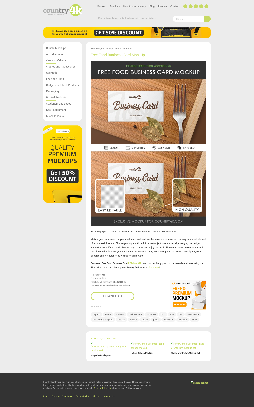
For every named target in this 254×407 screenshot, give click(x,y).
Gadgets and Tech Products (62, 85)
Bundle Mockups (56, 48)
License (162, 6)
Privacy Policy (82, 396)
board (108, 314)
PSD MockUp (135, 263)
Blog (152, 6)
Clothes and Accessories (60, 66)
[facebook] (185, 6)
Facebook (154, 267)
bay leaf (96, 314)
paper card (168, 319)
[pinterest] (206, 6)
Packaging (52, 91)
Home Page (96, 48)
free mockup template (103, 319)
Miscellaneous (55, 116)
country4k (151, 314)
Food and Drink (55, 79)
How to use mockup (134, 6)
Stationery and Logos (58, 103)
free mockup (193, 314)
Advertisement (55, 54)
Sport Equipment (56, 109)
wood (194, 319)
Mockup (101, 6)
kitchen (145, 319)
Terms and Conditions (62, 396)
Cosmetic (51, 72)
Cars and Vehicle (56, 60)
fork (172, 314)
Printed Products (56, 97)
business (120, 314)
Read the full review (103, 388)
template (182, 319)
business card (135, 314)
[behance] (190, 6)
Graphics (115, 6)
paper (156, 319)
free (180, 314)
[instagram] (201, 6)
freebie (133, 319)
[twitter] (195, 6)
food (163, 314)
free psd (121, 319)
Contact (174, 6)
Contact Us (109, 396)
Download (112, 296)
